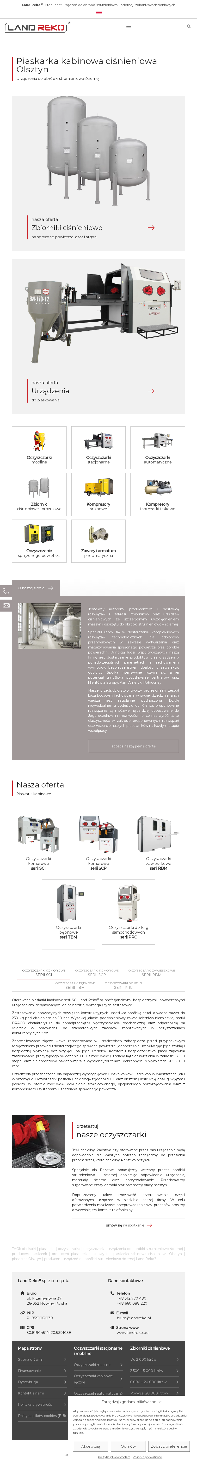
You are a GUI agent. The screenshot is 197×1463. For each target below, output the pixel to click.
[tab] (36, 588)
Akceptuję (90, 1446)
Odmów (128, 1446)
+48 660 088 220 (132, 1303)
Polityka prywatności (147, 1457)
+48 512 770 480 (131, 1298)
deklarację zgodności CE (94, 1079)
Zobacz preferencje (169, 1446)
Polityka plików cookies (114, 1457)
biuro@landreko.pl (134, 1318)
